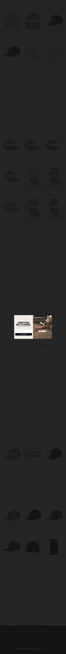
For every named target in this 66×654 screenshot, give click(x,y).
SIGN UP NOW (23, 334)
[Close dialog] (50, 316)
